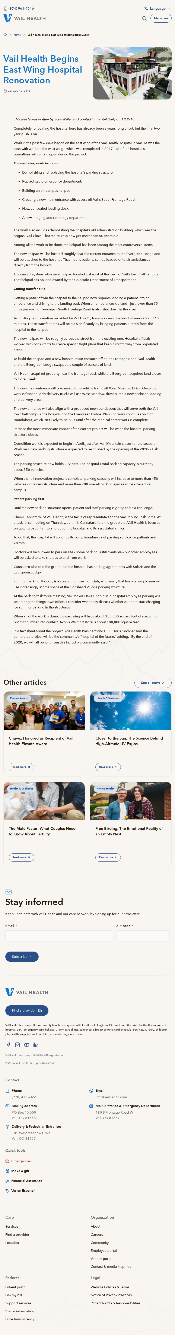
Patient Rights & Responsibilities (115, 1303)
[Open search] (144, 18)
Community (100, 1242)
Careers (97, 1234)
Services (11, 1226)
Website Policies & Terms (110, 1287)
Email (11, 926)
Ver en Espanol (23, 1190)
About (95, 1226)
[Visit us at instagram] (17, 1045)
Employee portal (104, 1250)
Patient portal (15, 1287)
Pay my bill (13, 1295)
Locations (12, 1242)
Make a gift (20, 1171)
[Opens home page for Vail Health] (24, 18)
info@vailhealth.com (111, 1097)
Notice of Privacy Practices (111, 1295)
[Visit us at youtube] (27, 1045)
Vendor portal (101, 1258)
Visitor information (19, 1311)
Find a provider (17, 1234)
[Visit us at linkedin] (36, 1045)
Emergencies (21, 1161)
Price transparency (19, 1319)
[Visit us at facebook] (8, 1045)
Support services (18, 1303)
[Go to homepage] (5, 35)
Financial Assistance (26, 1181)
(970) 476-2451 (24, 1097)
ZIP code (124, 926)
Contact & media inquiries (111, 1266)
